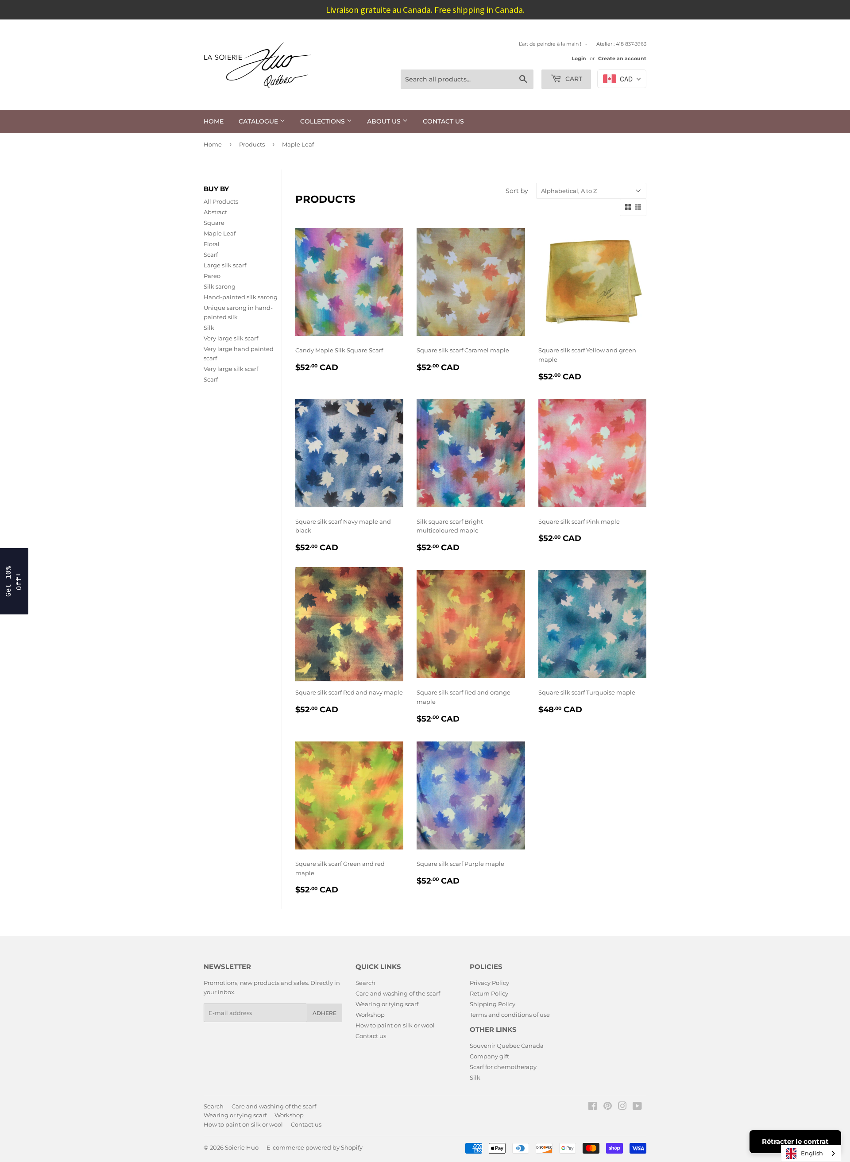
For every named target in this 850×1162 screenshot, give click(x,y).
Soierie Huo (242, 1147)
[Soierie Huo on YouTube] (637, 1107)
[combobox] (811, 1153)
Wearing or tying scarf (386, 1004)
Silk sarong (220, 286)
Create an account (622, 58)
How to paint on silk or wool (395, 1025)
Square (214, 222)
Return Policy (489, 993)
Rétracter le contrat (795, 1141)
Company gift (489, 1056)
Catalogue (259, 121)
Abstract (215, 212)
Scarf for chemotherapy (503, 1066)
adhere (324, 1013)
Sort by (517, 191)
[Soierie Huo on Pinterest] (607, 1107)
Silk (209, 327)
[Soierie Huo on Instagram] (622, 1107)
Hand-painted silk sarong (241, 297)
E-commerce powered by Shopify (315, 1147)
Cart (573, 79)
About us (384, 121)
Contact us (443, 121)
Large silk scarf (225, 265)
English (812, 1153)
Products (252, 144)
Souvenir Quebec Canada (507, 1045)
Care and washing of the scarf (397, 993)
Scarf (211, 254)
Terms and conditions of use (510, 1014)
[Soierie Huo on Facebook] (592, 1107)
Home (214, 121)
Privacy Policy (489, 982)
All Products (221, 201)
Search (365, 982)
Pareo (212, 275)
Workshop (370, 1014)
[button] (14, 581)
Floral (212, 243)
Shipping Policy (492, 1004)
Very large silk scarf (231, 338)
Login (579, 58)
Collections (323, 121)
